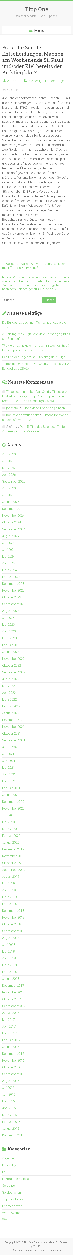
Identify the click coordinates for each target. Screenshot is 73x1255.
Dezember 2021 (13, 720)
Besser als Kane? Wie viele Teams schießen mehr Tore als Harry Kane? (34, 266)
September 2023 (13, 604)
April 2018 (9, 958)
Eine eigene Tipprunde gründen (44, 408)
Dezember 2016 (13, 1054)
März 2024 (9, 570)
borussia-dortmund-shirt (22, 415)
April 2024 (9, 563)
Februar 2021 (11, 788)
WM (4, 1220)
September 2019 (13, 870)
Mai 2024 (8, 556)
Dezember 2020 (13, 802)
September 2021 (13, 740)
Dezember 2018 (13, 910)
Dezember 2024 (13, 509)
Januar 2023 (10, 652)
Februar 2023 (11, 645)
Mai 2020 (8, 822)
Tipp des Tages (55, 81)
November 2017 (13, 992)
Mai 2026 (8, 468)
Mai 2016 (8, 1101)
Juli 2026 (8, 461)
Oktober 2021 (11, 733)
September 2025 (13, 481)
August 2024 (10, 536)
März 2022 (9, 699)
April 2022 (9, 693)
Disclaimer (17, 1250)
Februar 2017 (11, 1040)
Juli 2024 (8, 543)
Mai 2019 (8, 883)
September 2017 (13, 1006)
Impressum (55, 1250)
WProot (12, 81)
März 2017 (9, 1033)
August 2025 (10, 488)
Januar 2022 (10, 713)
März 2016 (9, 1115)
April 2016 (9, 1108)
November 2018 (13, 917)
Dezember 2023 (13, 584)
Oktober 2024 (11, 522)
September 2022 (13, 672)
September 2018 (13, 931)
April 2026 (9, 475)
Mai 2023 (8, 624)
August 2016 (10, 1081)
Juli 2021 (8, 754)
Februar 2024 (11, 577)
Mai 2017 (8, 1019)
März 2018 (9, 965)
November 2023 (13, 590)
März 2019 (9, 897)
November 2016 (13, 1060)
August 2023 (10, 611)
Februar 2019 (11, 904)
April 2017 (9, 1026)
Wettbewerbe (11, 1213)
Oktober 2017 (11, 999)
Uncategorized (12, 1206)
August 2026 (10, 454)
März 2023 (9, 638)
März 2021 (9, 781)
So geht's (8, 1185)
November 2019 (13, 856)
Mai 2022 (8, 686)
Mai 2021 (8, 767)
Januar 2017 (10, 1047)
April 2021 (9, 774)
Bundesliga (35, 81)
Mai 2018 (8, 951)
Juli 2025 (8, 495)
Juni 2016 (8, 1094)
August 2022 (10, 679)
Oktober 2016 (11, 1067)
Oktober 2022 (11, 665)
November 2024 (13, 515)
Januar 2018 (10, 979)
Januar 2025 (10, 502)
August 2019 (10, 876)
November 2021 (13, 727)
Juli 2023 (8, 618)
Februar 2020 (11, 836)
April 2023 (9, 631)
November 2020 (13, 808)
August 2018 (10, 938)
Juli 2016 (8, 1088)
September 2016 (13, 1074)
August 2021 (10, 747)
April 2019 (9, 890)
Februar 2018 (11, 972)
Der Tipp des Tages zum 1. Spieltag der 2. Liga (33, 357)
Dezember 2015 (13, 1135)
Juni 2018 (8, 945)
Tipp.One (36, 9)
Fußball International (16, 1179)
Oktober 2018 (11, 924)
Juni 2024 (8, 550)
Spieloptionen (11, 1192)
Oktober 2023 (11, 597)
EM (4, 1172)
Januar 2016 (10, 1128)
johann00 (12, 408)
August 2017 (10, 1013)
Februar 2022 (11, 706)
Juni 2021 (8, 761)
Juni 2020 (8, 815)
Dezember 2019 (13, 849)
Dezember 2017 (13, 985)
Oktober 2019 (11, 863)
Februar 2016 (11, 1122)
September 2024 (13, 529)
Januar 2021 (10, 795)
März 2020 (9, 829)
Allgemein (8, 1158)
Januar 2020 (10, 842)
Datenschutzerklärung (36, 1250)
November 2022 (13, 658)
